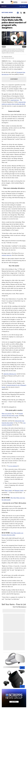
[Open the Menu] (2, 2)
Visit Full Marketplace (19, 607)
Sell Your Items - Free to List (14, 604)
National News (7, 12)
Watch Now (23, 2)
